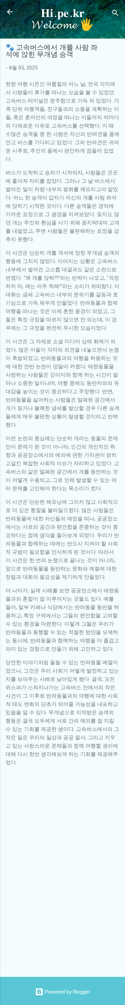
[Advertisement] (65, 955)
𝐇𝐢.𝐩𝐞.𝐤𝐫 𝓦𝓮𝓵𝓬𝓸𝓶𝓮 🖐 (62, 19)
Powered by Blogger (66, 992)
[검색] (115, 14)
